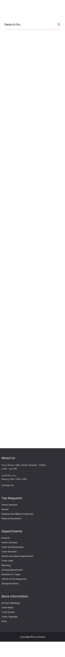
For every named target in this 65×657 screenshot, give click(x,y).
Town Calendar (10, 616)
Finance (6, 537)
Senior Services (9, 504)
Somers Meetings (11, 603)
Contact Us (7, 485)
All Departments (10, 583)
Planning (6, 565)
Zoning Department (12, 569)
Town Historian (9, 551)
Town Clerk (7, 560)
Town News (7, 607)
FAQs (4, 621)
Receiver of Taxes (11, 574)
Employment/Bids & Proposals (17, 513)
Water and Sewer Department (17, 556)
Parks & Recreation (11, 518)
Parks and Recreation (13, 547)
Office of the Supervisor (14, 579)
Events (5, 509)
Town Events (8, 612)
